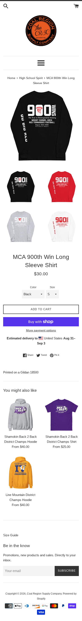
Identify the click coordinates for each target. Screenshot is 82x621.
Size (52, 287)
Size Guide (10, 535)
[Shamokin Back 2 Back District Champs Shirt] (61, 414)
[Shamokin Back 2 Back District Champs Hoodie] (20, 414)
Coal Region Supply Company (44, 593)
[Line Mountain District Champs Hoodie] (20, 473)
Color (33, 287)
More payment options (41, 330)
